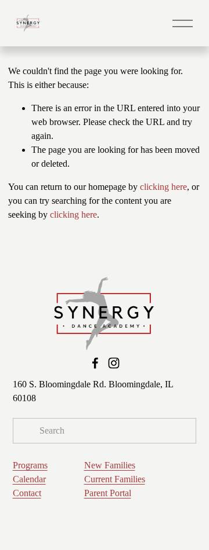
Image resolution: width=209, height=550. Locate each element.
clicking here (163, 187)
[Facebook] (95, 363)
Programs (30, 465)
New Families (109, 465)
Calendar (29, 479)
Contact (27, 493)
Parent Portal (107, 493)
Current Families (114, 479)
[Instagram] (114, 363)
